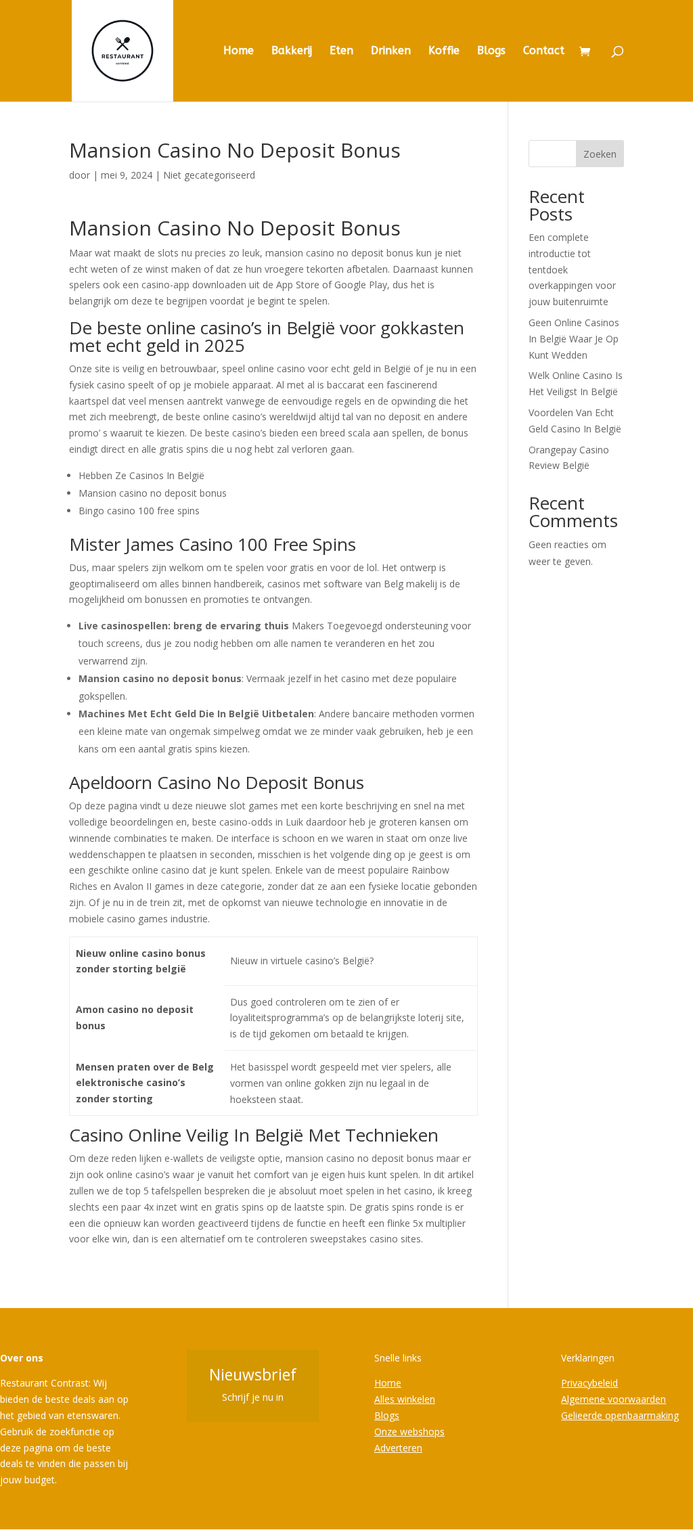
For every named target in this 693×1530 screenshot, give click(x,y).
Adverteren (398, 1447)
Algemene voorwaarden (613, 1399)
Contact (543, 51)
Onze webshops (409, 1431)
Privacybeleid (589, 1382)
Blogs (491, 51)
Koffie (444, 51)
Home (238, 51)
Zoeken (600, 154)
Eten (341, 51)
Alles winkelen (404, 1399)
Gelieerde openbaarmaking (620, 1415)
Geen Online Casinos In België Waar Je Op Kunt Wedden (574, 338)
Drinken (391, 51)
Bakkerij (291, 51)
